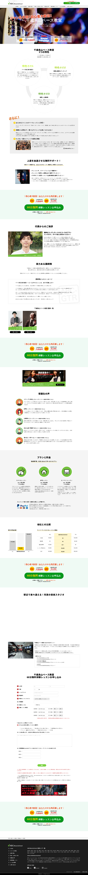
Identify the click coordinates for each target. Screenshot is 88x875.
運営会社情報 (85, 871)
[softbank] (23, 777)
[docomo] (19, 777)
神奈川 (33, 853)
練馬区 (72, 850)
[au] (26, 777)
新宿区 (32, 850)
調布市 (75, 850)
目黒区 (48, 850)
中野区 (46, 850)
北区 (37, 850)
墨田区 (66, 850)
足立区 (63, 850)
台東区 (69, 850)
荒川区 (78, 850)
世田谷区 (28, 850)
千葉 (31, 853)
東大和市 (54, 850)
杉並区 (43, 850)
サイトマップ (69, 871)
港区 (61, 850)
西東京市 (58, 850)
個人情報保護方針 (77, 871)
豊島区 (40, 850)
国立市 (51, 850)
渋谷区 (35, 850)
